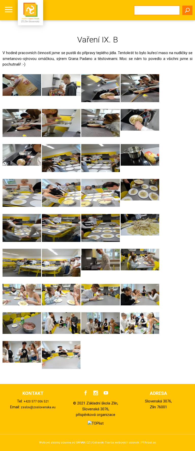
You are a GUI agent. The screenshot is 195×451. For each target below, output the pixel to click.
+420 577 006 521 (36, 401)
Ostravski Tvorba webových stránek (115, 442)
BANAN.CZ (83, 442)
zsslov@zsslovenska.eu (38, 407)
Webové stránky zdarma (55, 442)
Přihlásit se (148, 442)
